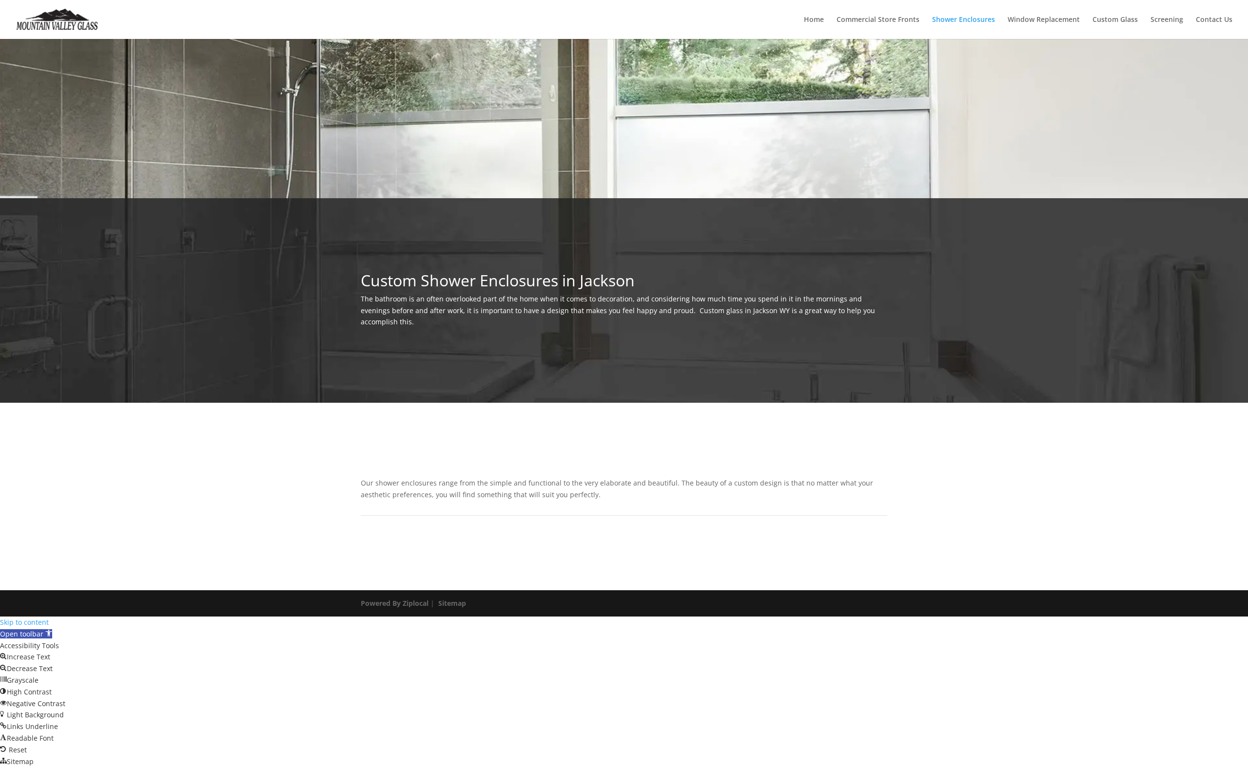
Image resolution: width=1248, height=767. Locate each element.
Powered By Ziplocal (395, 603)
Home (814, 20)
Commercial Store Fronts (878, 20)
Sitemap (452, 603)
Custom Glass (1115, 20)
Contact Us (1214, 20)
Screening (1166, 20)
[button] (26, 633)
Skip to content (24, 622)
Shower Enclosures (963, 20)
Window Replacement (1044, 20)
